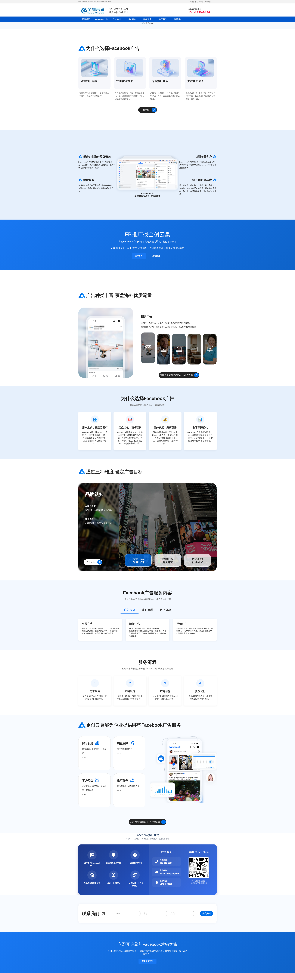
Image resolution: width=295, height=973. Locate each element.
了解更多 (145, 110)
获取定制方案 (147, 961)
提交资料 (206, 913)
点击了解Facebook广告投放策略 (145, 822)
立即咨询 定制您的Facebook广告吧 (176, 375)
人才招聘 (201, 2)
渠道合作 (193, 2)
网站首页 (86, 19)
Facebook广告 (101, 19)
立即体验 (90, 562)
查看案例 (156, 256)
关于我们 (163, 19)
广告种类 (117, 19)
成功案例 (132, 19)
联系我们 (178, 19)
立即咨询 (138, 256)
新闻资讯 (147, 19)
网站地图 (208, 2)
